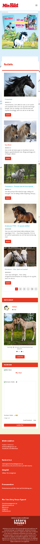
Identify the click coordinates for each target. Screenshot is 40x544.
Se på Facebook (27, 420)
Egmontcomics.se (8, 505)
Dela (35, 420)
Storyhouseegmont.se (9, 503)
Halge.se (5, 509)
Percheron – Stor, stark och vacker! (16, 269)
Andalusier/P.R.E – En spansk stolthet (17, 226)
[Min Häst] (8, 370)
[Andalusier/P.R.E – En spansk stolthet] (20, 213)
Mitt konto (28, 466)
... (28, 289)
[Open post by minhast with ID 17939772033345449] (20, 329)
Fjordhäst (8, 145)
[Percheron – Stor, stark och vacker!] (20, 257)
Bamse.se (5, 507)
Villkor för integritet (9, 473)
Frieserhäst (8, 99)
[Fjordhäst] (20, 131)
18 (32, 289)
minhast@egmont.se (9, 447)
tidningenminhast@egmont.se (12, 464)
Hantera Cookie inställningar (20, 518)
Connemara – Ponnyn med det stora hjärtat (19, 186)
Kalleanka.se (6, 511)
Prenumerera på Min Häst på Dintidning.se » (17, 488)
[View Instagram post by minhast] (34, 342)
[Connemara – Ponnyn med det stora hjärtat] (20, 174)
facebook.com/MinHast (10, 448)
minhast (20, 315)
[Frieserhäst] (20, 85)
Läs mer (8, 115)
